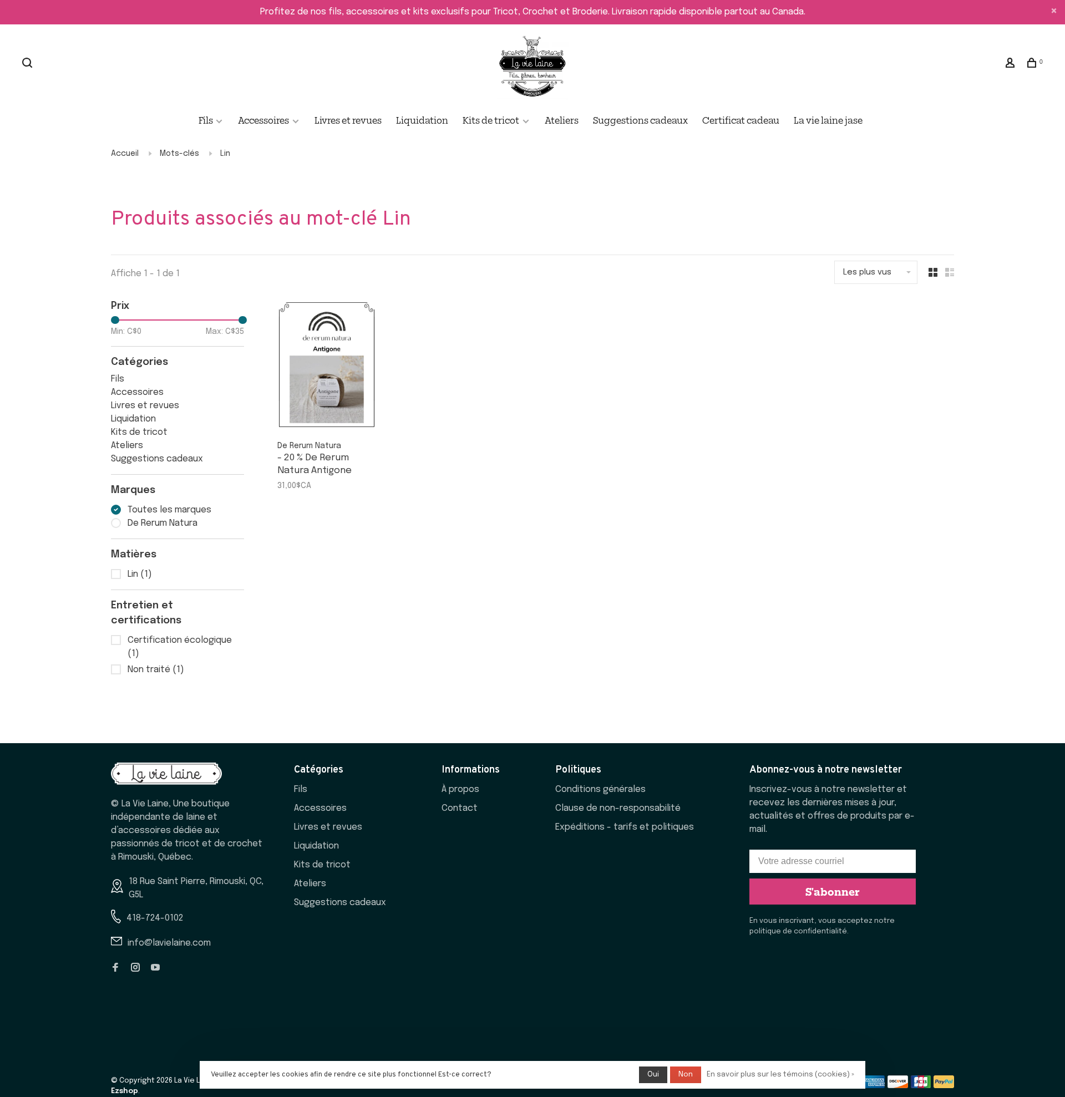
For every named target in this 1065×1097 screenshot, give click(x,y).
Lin (225, 154)
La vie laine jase (828, 120)
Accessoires (263, 120)
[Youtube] (155, 968)
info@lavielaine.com (169, 943)
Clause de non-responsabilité (618, 808)
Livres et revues (348, 120)
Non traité (156, 669)
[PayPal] (944, 1085)
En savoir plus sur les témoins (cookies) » (780, 1074)
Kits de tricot (491, 120)
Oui (653, 1074)
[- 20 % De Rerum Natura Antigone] (326, 367)
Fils (207, 120)
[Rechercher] (28, 64)
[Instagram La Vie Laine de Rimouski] (135, 968)
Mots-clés (179, 154)
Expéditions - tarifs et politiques (624, 827)
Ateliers (562, 120)
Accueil (125, 154)
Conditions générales (600, 789)
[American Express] (874, 1085)
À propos (460, 789)
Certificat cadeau (740, 120)
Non (685, 1074)
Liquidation (422, 120)
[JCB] (921, 1085)
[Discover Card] (898, 1085)
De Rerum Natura (162, 523)
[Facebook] (115, 968)
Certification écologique (180, 647)
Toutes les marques (169, 510)
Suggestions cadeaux (640, 120)
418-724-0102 (154, 918)
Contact (460, 808)
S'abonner (832, 891)
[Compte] (1011, 64)
